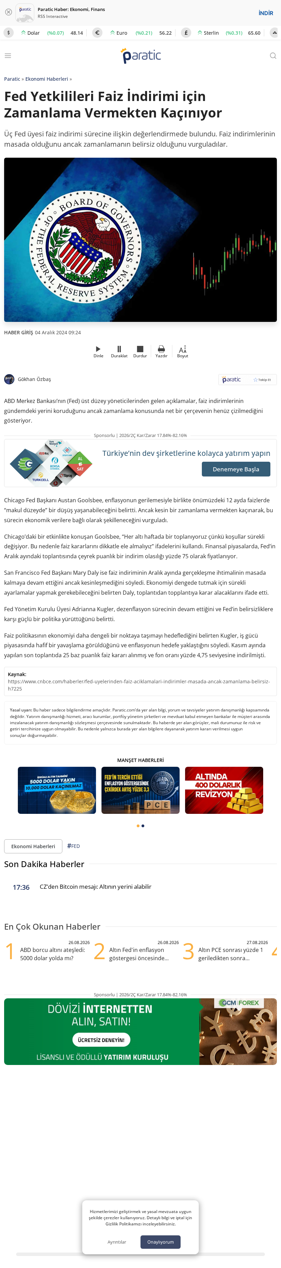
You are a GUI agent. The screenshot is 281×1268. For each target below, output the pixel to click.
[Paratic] (140, 56)
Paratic (12, 79)
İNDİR (266, 13)
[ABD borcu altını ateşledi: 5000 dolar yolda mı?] (224, 790)
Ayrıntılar (117, 1242)
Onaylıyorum (160, 1242)
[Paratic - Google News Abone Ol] (247, 382)
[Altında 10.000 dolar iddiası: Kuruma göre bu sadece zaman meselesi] (57, 790)
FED (73, 845)
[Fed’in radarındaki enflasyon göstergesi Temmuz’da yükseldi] (140, 790)
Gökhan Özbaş (34, 379)
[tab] (138, 825)
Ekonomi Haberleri (46, 79)
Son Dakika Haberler (44, 863)
